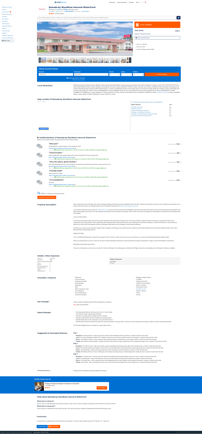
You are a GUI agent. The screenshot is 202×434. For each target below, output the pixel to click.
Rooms (111, 71)
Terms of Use (15, 432)
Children (135, 71)
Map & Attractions (7, 14)
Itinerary (4, 28)
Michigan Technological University (140, 112)
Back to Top (6, 40)
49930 (65, 9)
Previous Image (42, 39)
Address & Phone (7, 7)
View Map (51, 11)
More (137, 2)
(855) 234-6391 (45, 432)
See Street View (43, 128)
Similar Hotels (6, 30)
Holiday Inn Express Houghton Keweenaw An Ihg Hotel (62, 383)
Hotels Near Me (28, 432)
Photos (4, 9)
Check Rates (54, 426)
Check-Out (77, 71)
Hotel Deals (112, 2)
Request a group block (78, 80)
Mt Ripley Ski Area (136, 108)
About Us (9, 432)
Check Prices (6, 12)
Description (5, 19)
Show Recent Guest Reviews (47, 197)
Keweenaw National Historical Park (141, 115)
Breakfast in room (141, 289)
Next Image (128, 39)
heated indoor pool (102, 209)
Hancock (59, 9)
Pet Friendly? (6, 23)
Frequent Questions (7, 35)
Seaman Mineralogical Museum (140, 110)
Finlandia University (162, 92)
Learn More (42, 426)
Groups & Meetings (7, 38)
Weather (4, 33)
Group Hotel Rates (122, 2)
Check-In (41, 71)
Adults (123, 71)
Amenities (5, 21)
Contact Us (3, 432)
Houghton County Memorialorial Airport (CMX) (144, 114)
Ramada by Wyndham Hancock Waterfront (148, 102)
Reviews (4, 16)
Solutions (131, 2)
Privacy (21, 432)
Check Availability (162, 74)
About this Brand (6, 26)
